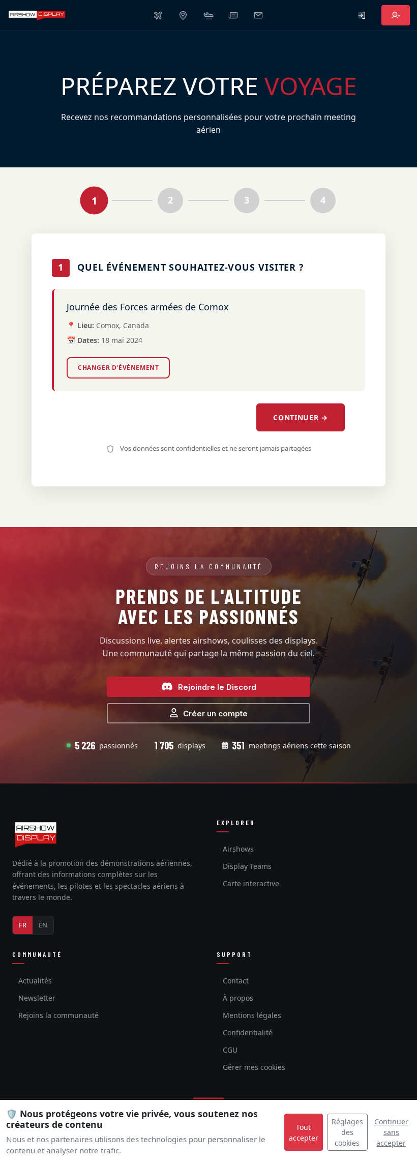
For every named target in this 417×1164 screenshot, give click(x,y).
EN (43, 924)
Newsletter (36, 998)
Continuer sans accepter (391, 1132)
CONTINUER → (300, 417)
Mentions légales (252, 1015)
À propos (238, 998)
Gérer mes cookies (254, 1067)
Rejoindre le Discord (217, 687)
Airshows (238, 849)
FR (22, 924)
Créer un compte (215, 713)
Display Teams (247, 866)
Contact (236, 980)
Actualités (35, 980)
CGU (230, 1050)
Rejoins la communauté (58, 1015)
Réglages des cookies (347, 1132)
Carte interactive (251, 883)
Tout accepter (303, 1132)
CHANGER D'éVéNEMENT (118, 367)
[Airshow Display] (35, 834)
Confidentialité (248, 1032)
